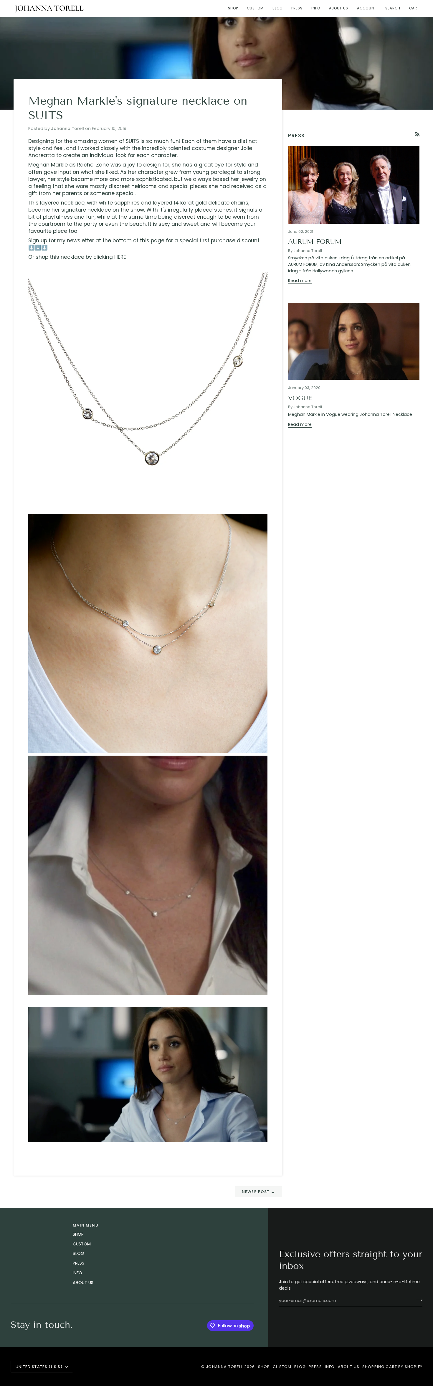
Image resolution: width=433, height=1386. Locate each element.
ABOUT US (83, 1283)
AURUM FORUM (315, 241)
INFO (77, 1273)
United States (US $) (39, 1366)
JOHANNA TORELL (224, 1366)
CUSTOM (82, 1244)
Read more (300, 281)
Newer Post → (258, 1191)
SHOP (78, 1234)
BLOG (78, 1253)
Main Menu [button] (85, 1225)
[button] (233, 8)
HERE (120, 257)
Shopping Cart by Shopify (392, 1366)
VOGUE (300, 398)
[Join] (417, 1300)
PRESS (78, 1263)
